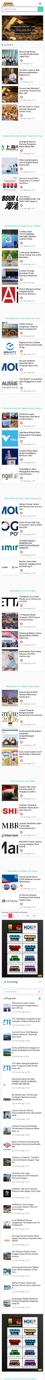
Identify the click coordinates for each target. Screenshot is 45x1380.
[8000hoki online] (14, 928)
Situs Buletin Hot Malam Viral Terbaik (22, 686)
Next (28, 916)
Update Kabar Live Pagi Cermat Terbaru (22, 226)
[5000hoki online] (30, 938)
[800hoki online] (14, 959)
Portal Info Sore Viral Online (22, 781)
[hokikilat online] (30, 928)
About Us (7, 1379)
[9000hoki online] (30, 948)
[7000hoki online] (14, 948)
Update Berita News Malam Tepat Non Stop (22, 136)
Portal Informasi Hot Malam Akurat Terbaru (22, 408)
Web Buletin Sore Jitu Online (22, 590)
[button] (5, 28)
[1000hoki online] (14, 938)
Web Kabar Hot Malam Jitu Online (22, 871)
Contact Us (16, 1379)
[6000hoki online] (30, 969)
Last (34, 916)
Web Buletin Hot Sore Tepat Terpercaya (22, 498)
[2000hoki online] (30, 959)
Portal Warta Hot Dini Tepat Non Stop (22, 318)
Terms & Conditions (29, 1379)
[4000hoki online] (14, 969)
